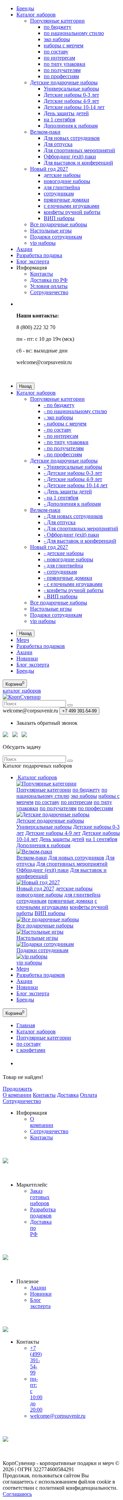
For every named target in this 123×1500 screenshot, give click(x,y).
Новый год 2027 (49, 169)
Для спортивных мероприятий (79, 150)
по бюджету (57, 27)
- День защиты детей (68, 491)
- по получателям (64, 448)
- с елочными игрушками (73, 584)
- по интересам (61, 436)
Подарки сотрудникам (56, 237)
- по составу (57, 430)
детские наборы (62, 175)
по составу (56, 52)
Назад (25, 386)
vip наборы (43, 243)
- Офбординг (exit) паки (71, 535)
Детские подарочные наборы (64, 82)
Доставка (68, 1095)
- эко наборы (58, 417)
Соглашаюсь (17, 1494)
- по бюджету (59, 405)
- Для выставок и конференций (80, 541)
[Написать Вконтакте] (24, 735)
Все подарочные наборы (58, 224)
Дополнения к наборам (71, 126)
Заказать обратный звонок (47, 723)
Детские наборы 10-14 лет (74, 107)
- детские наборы (64, 553)
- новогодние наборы (68, 559)
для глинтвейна (62, 187)
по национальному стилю (74, 33)
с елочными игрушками (71, 206)
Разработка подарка (39, 255)
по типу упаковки (64, 64)
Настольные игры (51, 230)
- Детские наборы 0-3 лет (73, 473)
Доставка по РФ (49, 280)
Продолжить (17, 1089)
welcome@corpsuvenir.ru (57, 1416)
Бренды (25, 8)
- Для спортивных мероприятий (81, 528)
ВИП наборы (59, 218)
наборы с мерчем (63, 45)
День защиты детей (66, 113)
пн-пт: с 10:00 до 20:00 (36, 1394)
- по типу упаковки (66, 442)
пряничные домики (66, 200)
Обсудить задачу (22, 747)
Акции (24, 249)
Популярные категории (57, 21)
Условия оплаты (49, 286)
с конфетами (30, 1050)
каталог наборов (22, 691)
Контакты (41, 274)
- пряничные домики (68, 578)
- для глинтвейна (63, 565)
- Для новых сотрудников (73, 516)
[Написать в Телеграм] (15, 735)
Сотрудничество (49, 292)
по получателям (62, 70)
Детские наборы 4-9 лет (71, 101)
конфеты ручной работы (72, 212)
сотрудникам (59, 193)
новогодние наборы (67, 181)
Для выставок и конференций (78, 163)
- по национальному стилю (75, 411)
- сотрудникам (60, 572)
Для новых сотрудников (72, 138)
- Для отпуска (60, 522)
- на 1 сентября (61, 498)
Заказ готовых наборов (40, 1197)
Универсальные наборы (71, 89)
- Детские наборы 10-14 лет (76, 485)
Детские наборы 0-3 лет (71, 95)
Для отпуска (58, 144)
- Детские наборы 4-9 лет (73, 479)
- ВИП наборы (61, 596)
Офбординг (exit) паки (70, 156)
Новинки (27, 658)
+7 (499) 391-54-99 (36, 1360)
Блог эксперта (32, 261)
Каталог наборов (36, 14)
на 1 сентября (59, 119)
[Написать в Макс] (5, 735)
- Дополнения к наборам (72, 504)
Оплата (88, 1095)
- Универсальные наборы (73, 467)
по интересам (59, 58)
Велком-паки (45, 132)
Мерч (22, 640)
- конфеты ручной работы (74, 590)
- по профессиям (63, 454)
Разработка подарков (40, 646)
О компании (17, 1095)
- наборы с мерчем (65, 424)
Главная (25, 1025)
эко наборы (57, 39)
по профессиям (61, 76)
